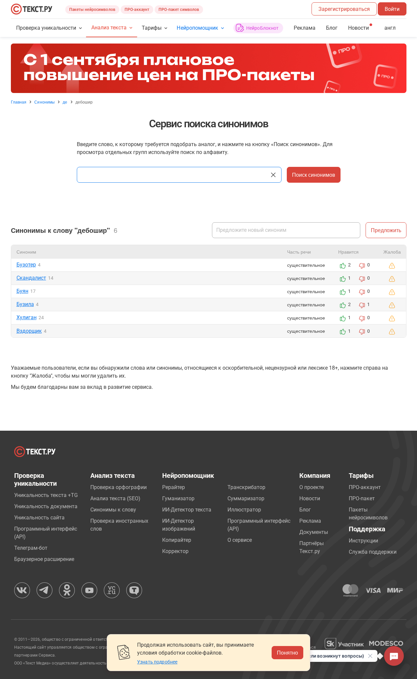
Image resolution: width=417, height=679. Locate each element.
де (65, 102)
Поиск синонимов (313, 174)
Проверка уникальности (46, 28)
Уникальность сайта (39, 517)
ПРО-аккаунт (137, 9)
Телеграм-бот (30, 548)
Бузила (25, 304)
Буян (22, 291)
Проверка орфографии (118, 487)
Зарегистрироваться (344, 9)
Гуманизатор (178, 498)
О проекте (311, 487)
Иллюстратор (244, 510)
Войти (392, 9)
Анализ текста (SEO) (115, 498)
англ (390, 28)
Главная (19, 102)
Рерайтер (173, 487)
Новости (309, 498)
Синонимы (44, 102)
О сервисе (239, 540)
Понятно (287, 652)
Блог (332, 28)
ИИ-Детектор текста (186, 510)
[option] (208, 68)
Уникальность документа (45, 506)
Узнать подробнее (157, 662)
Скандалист (31, 278)
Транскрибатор (246, 487)
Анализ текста (109, 27)
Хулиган (26, 317)
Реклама (304, 28)
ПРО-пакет (362, 498)
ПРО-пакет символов (179, 9)
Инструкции (363, 541)
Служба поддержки (373, 552)
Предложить (386, 230)
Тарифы (152, 28)
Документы (313, 532)
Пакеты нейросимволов (92, 9)
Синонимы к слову (113, 510)
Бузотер (26, 265)
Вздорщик (29, 331)
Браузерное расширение (44, 559)
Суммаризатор (245, 498)
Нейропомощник (197, 28)
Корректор (175, 551)
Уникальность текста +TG (46, 495)
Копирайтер (176, 540)
